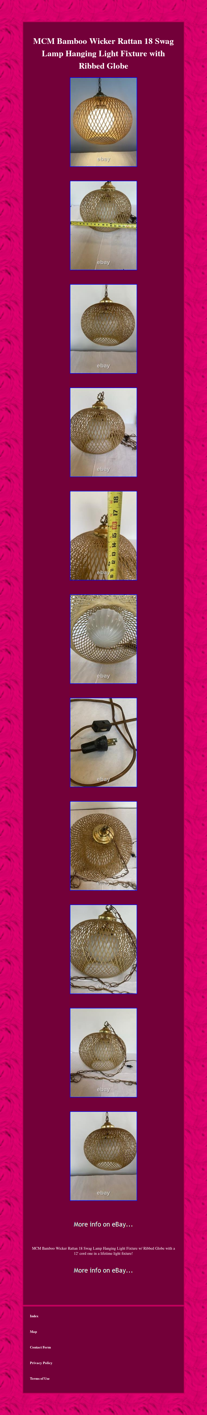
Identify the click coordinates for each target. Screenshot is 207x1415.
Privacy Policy (41, 1362)
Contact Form (40, 1347)
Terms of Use (40, 1378)
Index (34, 1315)
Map (33, 1331)
